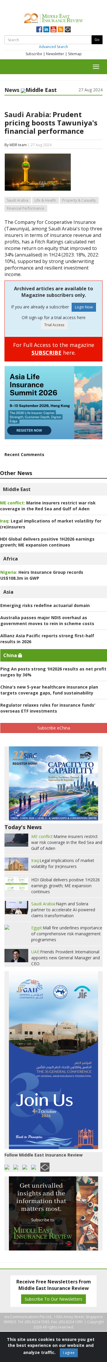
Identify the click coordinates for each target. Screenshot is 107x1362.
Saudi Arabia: (27, 114)
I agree (69, 1352)
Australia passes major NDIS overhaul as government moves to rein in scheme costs (47, 620)
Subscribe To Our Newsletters (53, 1299)
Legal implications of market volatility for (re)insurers (62, 863)
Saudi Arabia (17, 200)
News (11, 89)
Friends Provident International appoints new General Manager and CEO (65, 957)
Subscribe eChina (53, 728)
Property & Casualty (79, 200)
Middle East (17, 489)
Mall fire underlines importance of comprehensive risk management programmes (66, 933)
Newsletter (55, 53)
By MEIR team (15, 144)
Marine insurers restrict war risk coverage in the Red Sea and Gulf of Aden (48, 506)
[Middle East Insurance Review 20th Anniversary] (53, 17)
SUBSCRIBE (47, 352)
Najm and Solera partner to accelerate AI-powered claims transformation (63, 909)
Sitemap (75, 53)
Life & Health (45, 200)
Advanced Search (53, 46)
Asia (8, 592)
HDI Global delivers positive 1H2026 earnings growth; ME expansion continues (47, 542)
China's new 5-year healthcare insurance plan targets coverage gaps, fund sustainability (49, 690)
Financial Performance (25, 208)
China (10, 655)
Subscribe (34, 53)
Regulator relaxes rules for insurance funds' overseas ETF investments (47, 708)
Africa (10, 558)
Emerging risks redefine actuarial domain (45, 605)
